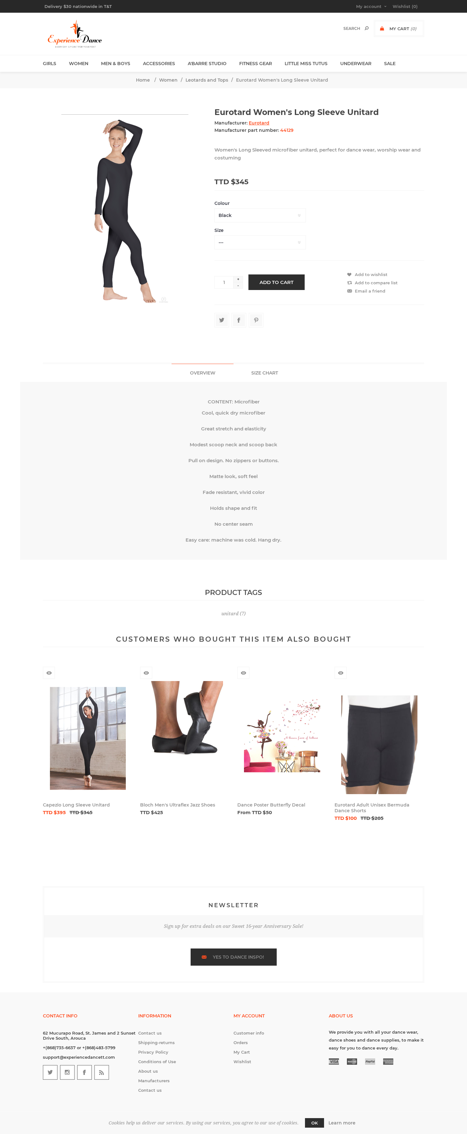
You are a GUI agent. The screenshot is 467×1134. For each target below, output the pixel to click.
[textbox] (345, 28)
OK (314, 1122)
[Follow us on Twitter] (50, 1072)
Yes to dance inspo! (238, 957)
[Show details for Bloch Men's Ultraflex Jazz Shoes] (185, 738)
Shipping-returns (156, 1042)
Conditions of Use (157, 1061)
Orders (241, 1042)
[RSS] (102, 1072)
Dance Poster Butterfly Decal (271, 805)
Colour (222, 203)
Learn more (341, 1123)
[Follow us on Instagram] (67, 1072)
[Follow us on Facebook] (84, 1072)
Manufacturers (154, 1080)
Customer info (249, 1033)
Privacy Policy (153, 1052)
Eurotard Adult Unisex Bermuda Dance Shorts (372, 807)
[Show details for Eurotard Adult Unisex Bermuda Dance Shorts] (379, 738)
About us (148, 1071)
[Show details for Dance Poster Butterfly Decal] (282, 738)
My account (369, 6)
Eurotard (259, 123)
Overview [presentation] (202, 373)
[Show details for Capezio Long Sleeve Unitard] (87, 738)
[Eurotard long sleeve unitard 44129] (125, 209)
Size (219, 230)
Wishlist (242, 1061)
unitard (230, 614)
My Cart (242, 1052)
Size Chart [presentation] (264, 373)
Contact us (150, 1033)
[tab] (203, 373)
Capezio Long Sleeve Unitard (76, 805)
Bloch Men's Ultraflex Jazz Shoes (177, 805)
